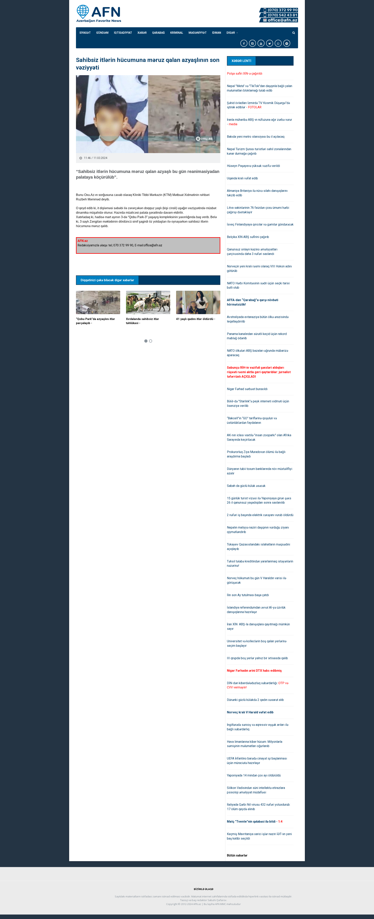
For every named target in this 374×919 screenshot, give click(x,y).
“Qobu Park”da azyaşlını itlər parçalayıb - (95, 321)
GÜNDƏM (102, 32)
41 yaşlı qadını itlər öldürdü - (195, 319)
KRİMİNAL (176, 32)
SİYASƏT (85, 32)
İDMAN (216, 32)
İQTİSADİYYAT (123, 32)
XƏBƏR (142, 32)
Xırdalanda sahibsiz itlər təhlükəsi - (142, 321)
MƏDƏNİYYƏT (198, 32)
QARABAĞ (158, 32)
